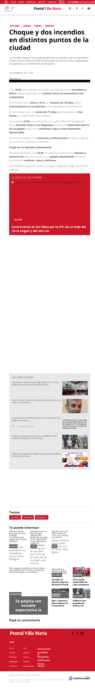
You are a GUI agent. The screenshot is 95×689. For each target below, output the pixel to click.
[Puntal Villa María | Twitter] (82, 9)
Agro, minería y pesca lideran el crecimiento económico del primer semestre (60, 605)
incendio (15, 517)
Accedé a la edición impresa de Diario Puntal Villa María (60, 583)
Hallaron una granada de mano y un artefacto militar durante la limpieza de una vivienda (34, 437)
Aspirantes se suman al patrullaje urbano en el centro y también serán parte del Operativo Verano (36, 383)
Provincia (13, 666)
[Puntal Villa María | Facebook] (76, 9)
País (25, 648)
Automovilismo (15, 594)
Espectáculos (28, 666)
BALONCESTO (77, 575)
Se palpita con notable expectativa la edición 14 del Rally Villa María (28, 609)
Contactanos (44, 648)
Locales (33, 546)
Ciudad (21, 2)
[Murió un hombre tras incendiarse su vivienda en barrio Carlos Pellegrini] (18, 541)
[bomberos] (49, 80)
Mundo (26, 652)
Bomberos (42, 517)
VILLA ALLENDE (78, 596)
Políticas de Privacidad (33, 675)
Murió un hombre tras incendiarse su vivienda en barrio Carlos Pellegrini (17, 552)
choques (28, 517)
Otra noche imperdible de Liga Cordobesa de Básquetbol (81, 583)
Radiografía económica (56, 595)
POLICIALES (13, 546)
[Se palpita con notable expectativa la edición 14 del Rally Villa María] (28, 581)
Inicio (13, 2)
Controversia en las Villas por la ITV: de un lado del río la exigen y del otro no (49, 229)
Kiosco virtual (62, 2)
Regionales (31, 2)
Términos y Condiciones (16, 675)
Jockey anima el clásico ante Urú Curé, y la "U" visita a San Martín (60, 546)
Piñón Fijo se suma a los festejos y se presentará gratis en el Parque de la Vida (36, 454)
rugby (54, 546)
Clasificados (43, 660)
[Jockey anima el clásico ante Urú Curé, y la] (60, 537)
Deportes (42, 2)
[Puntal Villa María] (28, 635)
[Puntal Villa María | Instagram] (82, 633)
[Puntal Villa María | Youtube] (88, 9)
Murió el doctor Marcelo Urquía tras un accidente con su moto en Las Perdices (36, 401)
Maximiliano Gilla (27, 426)
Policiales (52, 2)
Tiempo (26, 661)
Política (26, 657)
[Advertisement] (49, 321)
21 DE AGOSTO (56, 575)
